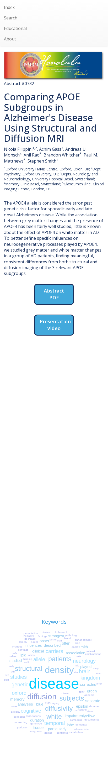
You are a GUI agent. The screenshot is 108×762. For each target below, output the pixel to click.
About (10, 39)
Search (10, 18)
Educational (15, 28)
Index (9, 7)
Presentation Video (55, 324)
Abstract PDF (54, 294)
